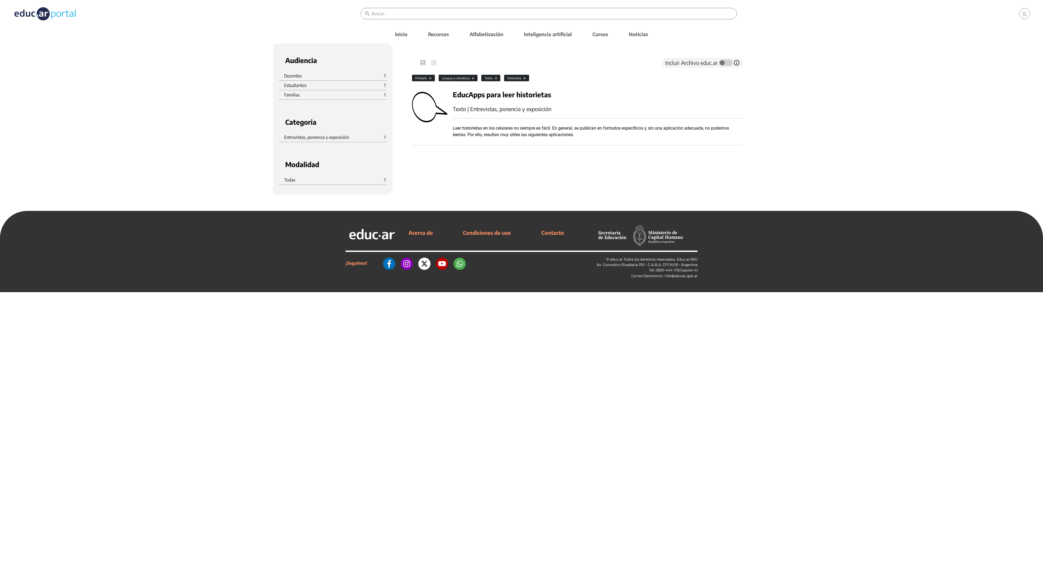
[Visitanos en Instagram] (407, 263)
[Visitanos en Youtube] (442, 263)
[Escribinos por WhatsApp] (460, 263)
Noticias (638, 34)
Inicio (401, 34)
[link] (1024, 13)
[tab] (422, 63)
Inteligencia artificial (548, 34)
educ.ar (616, 259)
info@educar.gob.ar (681, 275)
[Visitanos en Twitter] (424, 263)
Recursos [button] (438, 34)
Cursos (600, 34)
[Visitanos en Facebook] (389, 263)
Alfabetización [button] (486, 34)
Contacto (552, 232)
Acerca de (421, 232)
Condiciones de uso (487, 232)
